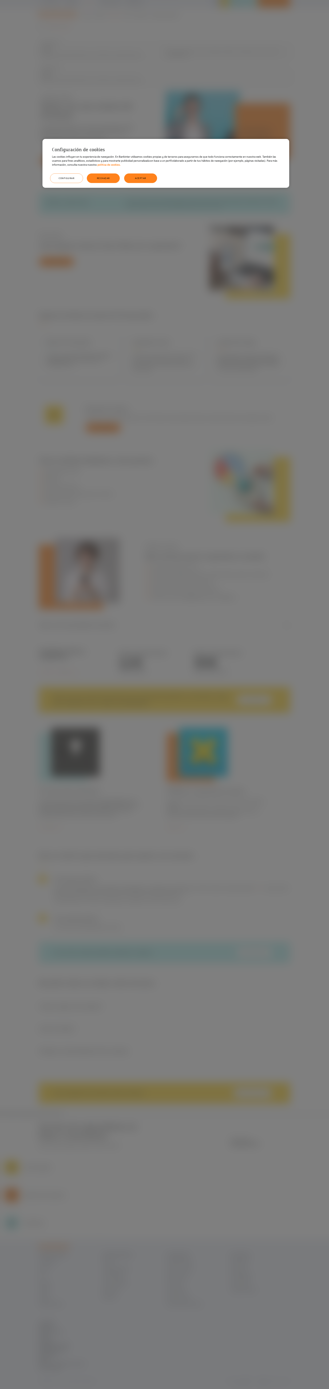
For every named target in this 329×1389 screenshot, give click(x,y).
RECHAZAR (103, 178)
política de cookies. (109, 164)
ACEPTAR (140, 178)
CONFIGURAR (66, 178)
